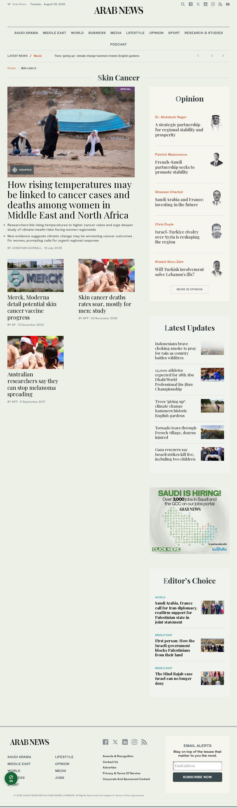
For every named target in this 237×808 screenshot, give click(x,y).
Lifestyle (135, 33)
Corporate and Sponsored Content (126, 779)
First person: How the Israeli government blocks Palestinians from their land (175, 647)
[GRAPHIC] (71, 131)
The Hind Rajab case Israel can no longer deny (174, 678)
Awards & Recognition (118, 756)
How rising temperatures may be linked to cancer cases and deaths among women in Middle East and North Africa (69, 199)
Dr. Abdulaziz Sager (171, 117)
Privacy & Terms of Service (121, 773)
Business (97, 33)
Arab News (19, 4)
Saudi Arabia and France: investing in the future (179, 202)
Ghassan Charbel (169, 192)
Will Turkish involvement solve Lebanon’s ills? (179, 272)
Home (11, 68)
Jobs (59, 778)
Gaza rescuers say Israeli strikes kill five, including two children (175, 454)
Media (116, 33)
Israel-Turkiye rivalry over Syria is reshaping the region (177, 237)
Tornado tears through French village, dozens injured (175, 432)
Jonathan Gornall (27, 248)
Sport (174, 33)
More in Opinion (190, 289)
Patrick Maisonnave (171, 154)
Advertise (109, 767)
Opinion (156, 33)
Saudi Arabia (26, 33)
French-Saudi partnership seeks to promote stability (174, 167)
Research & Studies (203, 33)
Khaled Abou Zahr (169, 262)
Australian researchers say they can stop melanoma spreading (32, 384)
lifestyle (64, 757)
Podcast (118, 44)
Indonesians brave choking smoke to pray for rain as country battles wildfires (175, 350)
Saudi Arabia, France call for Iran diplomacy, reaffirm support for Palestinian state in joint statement (176, 612)
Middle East (54, 33)
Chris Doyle (164, 224)
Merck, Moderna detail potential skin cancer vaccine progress (31, 307)
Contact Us (110, 762)
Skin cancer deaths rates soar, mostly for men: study (104, 303)
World (77, 33)
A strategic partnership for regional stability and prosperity (179, 129)
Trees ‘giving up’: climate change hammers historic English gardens (96, 56)
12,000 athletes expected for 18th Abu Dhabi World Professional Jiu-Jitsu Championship (174, 380)
